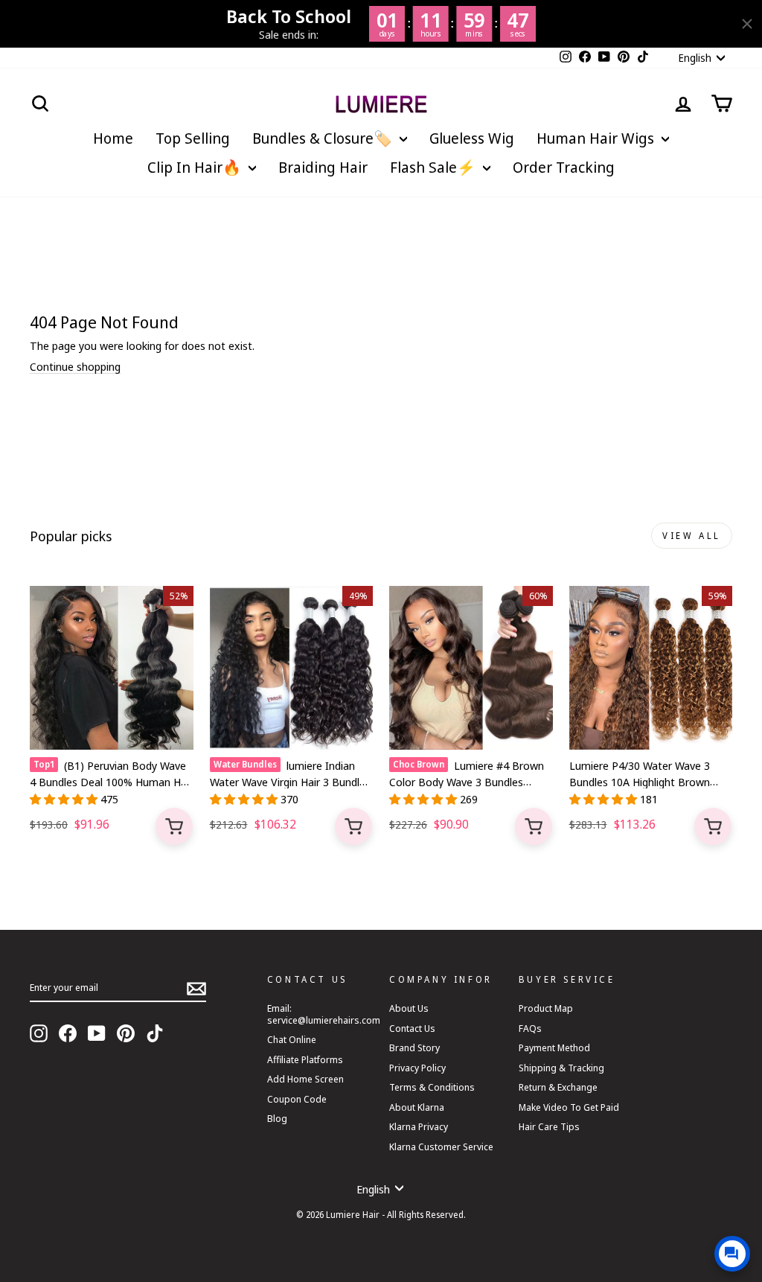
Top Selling (193, 138)
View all (691, 535)
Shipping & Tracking (561, 1067)
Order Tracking (564, 167)
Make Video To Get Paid (569, 1107)
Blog (277, 1118)
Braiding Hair (323, 167)
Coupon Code (297, 1099)
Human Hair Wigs (597, 138)
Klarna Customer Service (441, 1146)
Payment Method (554, 1047)
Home (113, 138)
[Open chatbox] (732, 1254)
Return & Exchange (558, 1087)
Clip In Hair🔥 (196, 167)
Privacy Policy (417, 1067)
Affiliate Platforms (305, 1059)
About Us (409, 1008)
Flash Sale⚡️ (434, 167)
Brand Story (414, 1047)
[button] (65, 798)
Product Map (546, 1008)
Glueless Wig (471, 138)
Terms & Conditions (432, 1087)
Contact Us (412, 1028)
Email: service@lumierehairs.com (323, 1013)
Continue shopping (75, 367)
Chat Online (291, 1039)
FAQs (530, 1028)
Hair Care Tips (549, 1126)
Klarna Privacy (418, 1126)
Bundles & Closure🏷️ (324, 138)
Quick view (174, 826)
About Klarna (416, 1107)
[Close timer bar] (747, 24)
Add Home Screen (305, 1078)
